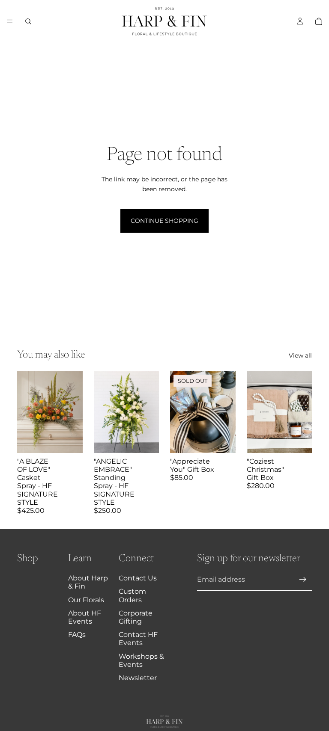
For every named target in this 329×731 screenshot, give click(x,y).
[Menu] (10, 21)
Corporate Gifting (136, 617)
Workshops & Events (141, 660)
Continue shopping (164, 221)
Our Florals (86, 600)
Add (76, 440)
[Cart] (318, 21)
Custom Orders (132, 595)
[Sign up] (303, 580)
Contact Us (138, 578)
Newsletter (138, 678)
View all (300, 355)
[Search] (28, 21)
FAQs (77, 634)
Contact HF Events (138, 638)
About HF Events (84, 617)
